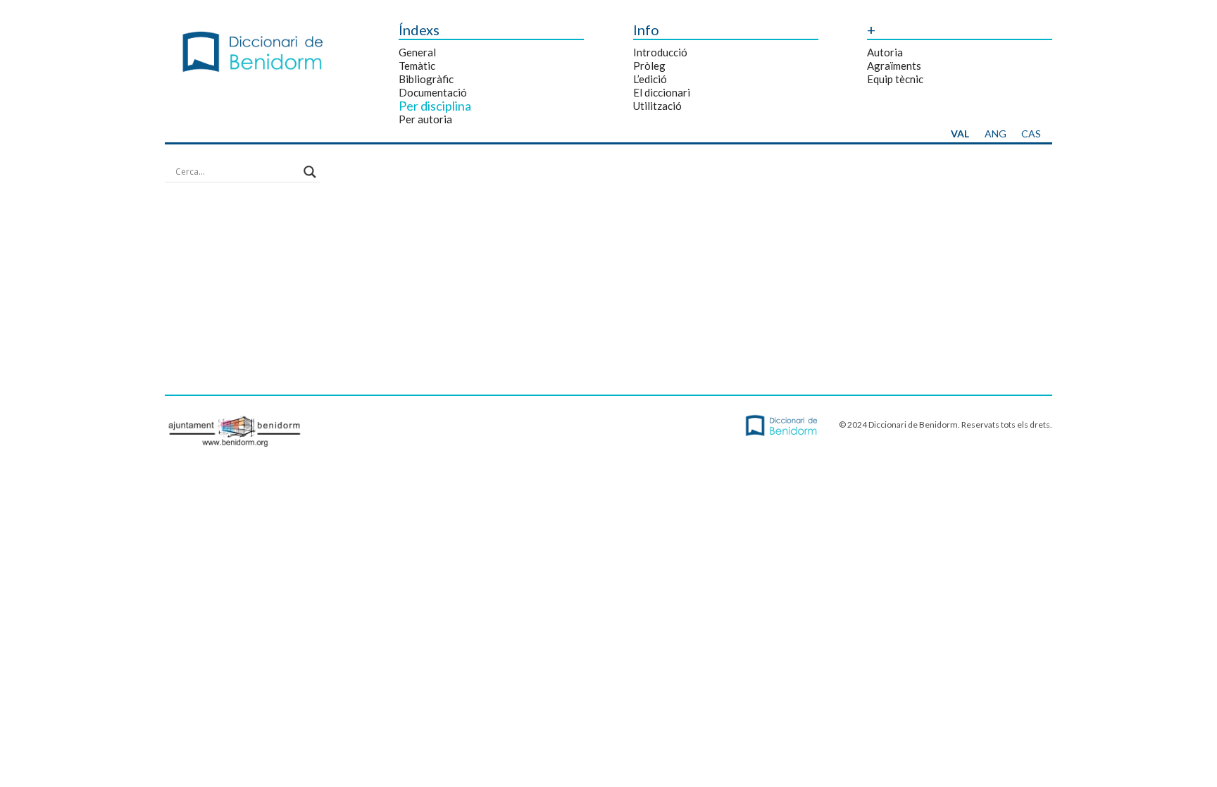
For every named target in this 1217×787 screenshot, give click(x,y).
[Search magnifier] (310, 172)
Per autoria (425, 119)
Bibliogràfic (426, 79)
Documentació (433, 92)
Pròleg (649, 65)
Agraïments (894, 65)
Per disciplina (435, 106)
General (417, 52)
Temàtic (417, 65)
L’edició (650, 79)
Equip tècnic (895, 79)
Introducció (660, 52)
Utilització (657, 106)
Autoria (885, 52)
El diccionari (661, 92)
